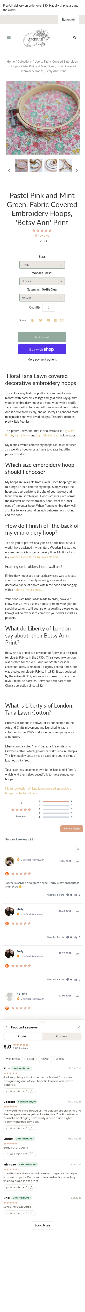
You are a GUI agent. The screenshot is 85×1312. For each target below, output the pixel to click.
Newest (45, 1059)
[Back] (6, 1027)
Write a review (72, 828)
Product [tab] (23, 1036)
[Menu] (8, 37)
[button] (69, 895)
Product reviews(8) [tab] (19, 839)
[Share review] (77, 861)
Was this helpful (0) (21, 1091)
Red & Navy (22, 435)
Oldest (60, 1059)
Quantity (34, 307)
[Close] (78, 1027)
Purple (9, 435)
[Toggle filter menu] (78, 849)
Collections (25, 61)
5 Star (30, 1059)
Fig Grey (68, 431)
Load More (42, 1225)
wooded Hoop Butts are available (34, 557)
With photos (13, 1059)
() (68, 19)
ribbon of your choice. (28, 589)
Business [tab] (61, 1036)
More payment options (42, 359)
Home (11, 61)
